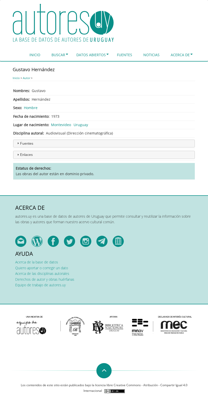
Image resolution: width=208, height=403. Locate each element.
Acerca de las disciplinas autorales (42, 273)
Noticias (151, 54)
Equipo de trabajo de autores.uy (40, 284)
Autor (26, 78)
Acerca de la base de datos (36, 262)
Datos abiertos (91, 54)
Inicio (34, 54)
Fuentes (124, 54)
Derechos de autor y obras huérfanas (44, 279)
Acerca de (180, 54)
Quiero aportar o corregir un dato (41, 267)
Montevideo (61, 124)
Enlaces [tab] (26, 155)
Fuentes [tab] (26, 143)
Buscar (58, 54)
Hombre (31, 107)
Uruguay (81, 124)
